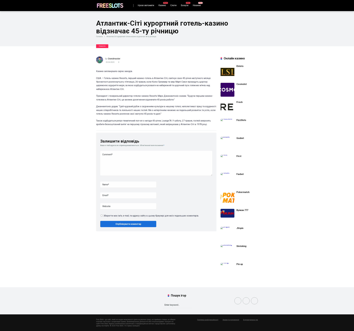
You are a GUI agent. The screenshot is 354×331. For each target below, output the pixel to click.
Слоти (173, 5)
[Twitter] (246, 300)
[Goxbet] (225, 136)
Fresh (239, 102)
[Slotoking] (226, 244)
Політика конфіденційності (207, 320)
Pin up (239, 264)
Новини (197, 5)
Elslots (240, 66)
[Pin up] (225, 262)
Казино (162, 5)
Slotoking (241, 246)
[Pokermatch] (227, 204)
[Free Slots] (110, 4)
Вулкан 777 (242, 210)
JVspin (239, 228)
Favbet (240, 174)
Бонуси (184, 5)
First (238, 156)
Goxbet (240, 138)
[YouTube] (254, 300)
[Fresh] (227, 112)
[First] (224, 154)
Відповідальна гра (250, 320)
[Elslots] (227, 78)
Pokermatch (242, 192)
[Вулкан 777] (227, 216)
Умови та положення (230, 320)
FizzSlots (241, 120)
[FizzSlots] (226, 118)
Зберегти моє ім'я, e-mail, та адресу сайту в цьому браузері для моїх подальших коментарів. (151, 215)
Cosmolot (241, 84)
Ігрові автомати (146, 5)
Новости (102, 46)
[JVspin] (228, 226)
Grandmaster (114, 58)
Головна (99, 37)
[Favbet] (225, 172)
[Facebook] (237, 300)
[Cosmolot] (227, 96)
